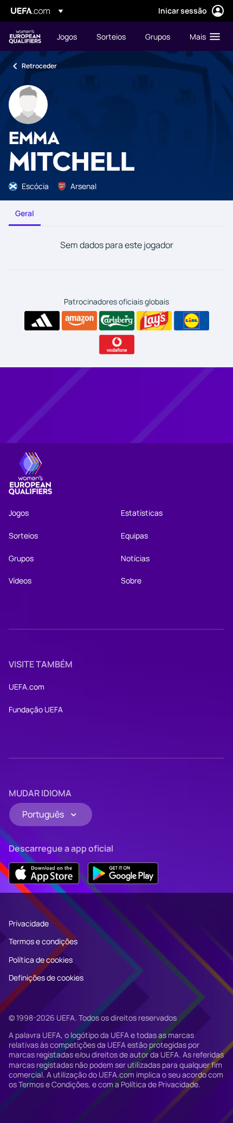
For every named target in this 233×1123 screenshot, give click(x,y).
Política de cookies (41, 960)
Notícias (135, 558)
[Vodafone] (116, 344)
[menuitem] (67, 36)
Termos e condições (43, 941)
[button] (202, 36)
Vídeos (20, 580)
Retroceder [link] (39, 65)
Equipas (134, 535)
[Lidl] (191, 320)
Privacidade (29, 923)
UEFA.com (26, 686)
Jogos (19, 513)
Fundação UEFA (36, 709)
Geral (24, 213)
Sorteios (23, 535)
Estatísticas (142, 513)
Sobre (131, 580)
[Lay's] (154, 320)
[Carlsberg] (116, 320)
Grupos (21, 558)
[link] (67, 36)
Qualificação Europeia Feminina (25, 36)
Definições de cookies (46, 977)
